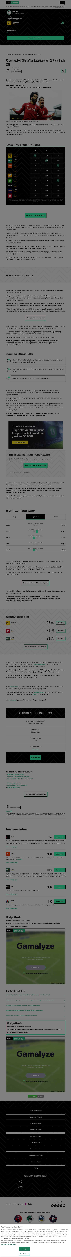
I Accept (24, 1249)
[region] (35, 1240)
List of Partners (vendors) (8, 1244)
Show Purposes (24, 1253)
